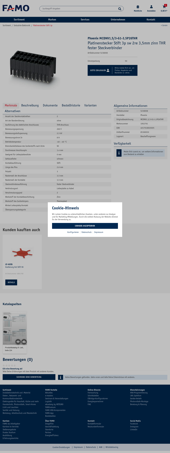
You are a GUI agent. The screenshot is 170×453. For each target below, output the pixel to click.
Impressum (98, 232)
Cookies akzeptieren (85, 226)
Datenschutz (87, 232)
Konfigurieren (73, 232)
